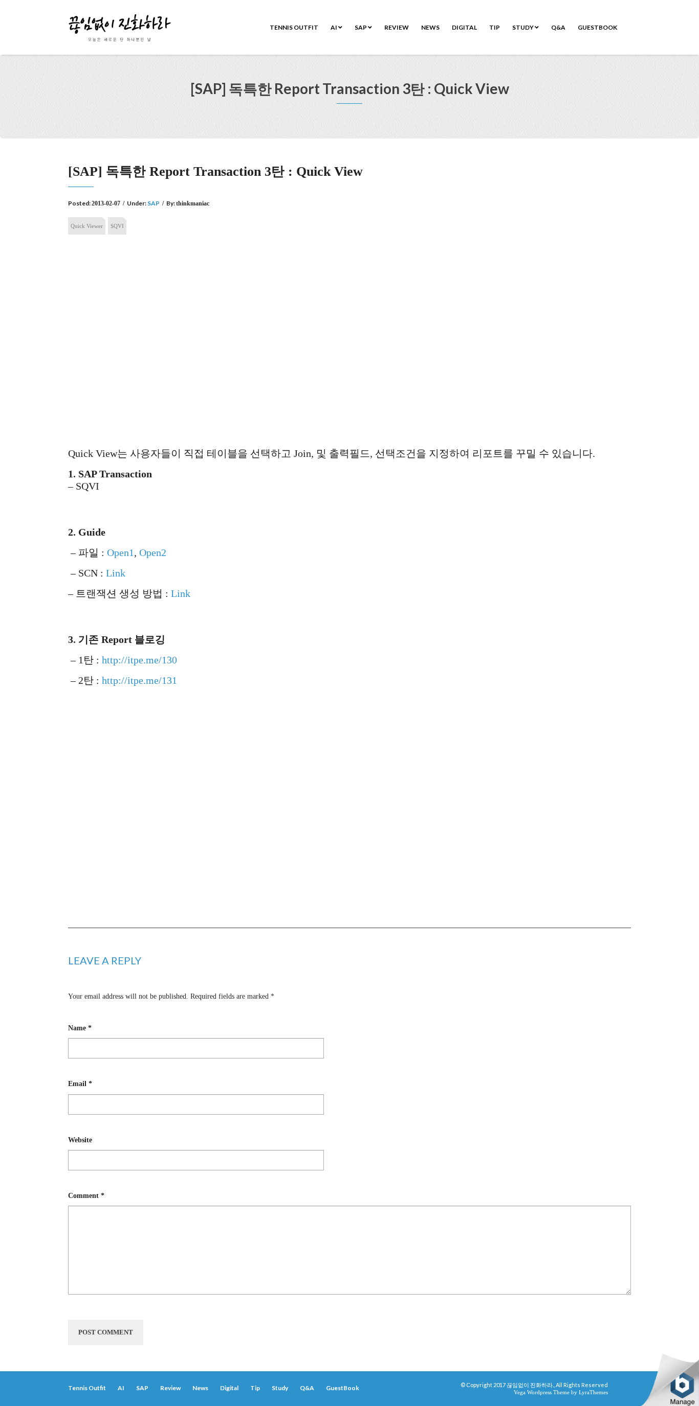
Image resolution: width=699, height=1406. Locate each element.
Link (115, 573)
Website (80, 1140)
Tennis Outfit (294, 27)
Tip (494, 27)
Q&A (558, 27)
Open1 (120, 552)
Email (80, 1084)
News (430, 27)
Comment (86, 1196)
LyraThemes (593, 1392)
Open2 (152, 552)
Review (396, 27)
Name (80, 1028)
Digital (464, 27)
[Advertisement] (349, 320)
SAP (361, 27)
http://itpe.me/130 (139, 659)
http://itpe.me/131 (139, 680)
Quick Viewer (87, 226)
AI (334, 27)
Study (523, 27)
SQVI (117, 226)
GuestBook (597, 27)
